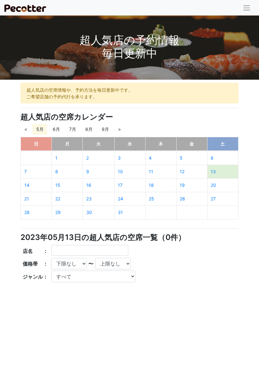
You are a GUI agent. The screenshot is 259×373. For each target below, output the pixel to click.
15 (57, 185)
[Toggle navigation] (247, 7)
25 (151, 198)
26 (182, 198)
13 (213, 171)
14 (26, 185)
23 (89, 198)
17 (120, 185)
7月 (72, 129)
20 (213, 185)
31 (120, 212)
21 (26, 198)
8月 (89, 129)
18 (151, 185)
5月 (40, 129)
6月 (56, 129)
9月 (105, 129)
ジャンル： (35, 276)
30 (89, 212)
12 (182, 171)
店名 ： (35, 251)
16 (88, 185)
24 (120, 198)
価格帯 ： (35, 263)
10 (120, 171)
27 (213, 198)
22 (57, 198)
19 (182, 185)
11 (151, 171)
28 (27, 212)
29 (58, 212)
